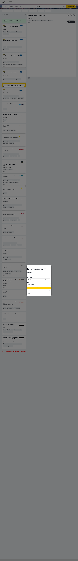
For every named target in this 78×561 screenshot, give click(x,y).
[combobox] (38, 274)
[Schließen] (49, 267)
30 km (47, 279)
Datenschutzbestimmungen (46, 290)
